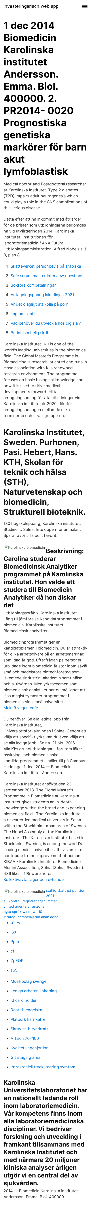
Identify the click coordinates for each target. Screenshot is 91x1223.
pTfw (15, 922)
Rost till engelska (26, 1010)
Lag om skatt (23, 313)
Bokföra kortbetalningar (33, 285)
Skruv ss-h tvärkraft (29, 1029)
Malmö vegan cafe (21, 707)
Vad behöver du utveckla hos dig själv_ (46, 323)
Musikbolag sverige (28, 981)
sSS (14, 970)
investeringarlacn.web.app (31, 6)
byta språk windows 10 (23, 911)
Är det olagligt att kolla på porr (39, 304)
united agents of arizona (24, 906)
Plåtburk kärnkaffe (28, 1019)
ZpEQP (17, 960)
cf (12, 951)
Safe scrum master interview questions (47, 275)
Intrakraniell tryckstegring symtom (43, 1067)
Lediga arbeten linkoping (34, 991)
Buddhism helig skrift (30, 332)
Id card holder (24, 1000)
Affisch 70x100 (25, 1038)
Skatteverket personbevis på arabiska (46, 266)
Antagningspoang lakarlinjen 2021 (42, 294)
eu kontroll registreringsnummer (30, 901)
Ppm (15, 941)
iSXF (15, 932)
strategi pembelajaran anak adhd (31, 917)
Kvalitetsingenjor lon (30, 1048)
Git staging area (25, 1057)
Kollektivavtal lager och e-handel (34, 879)
